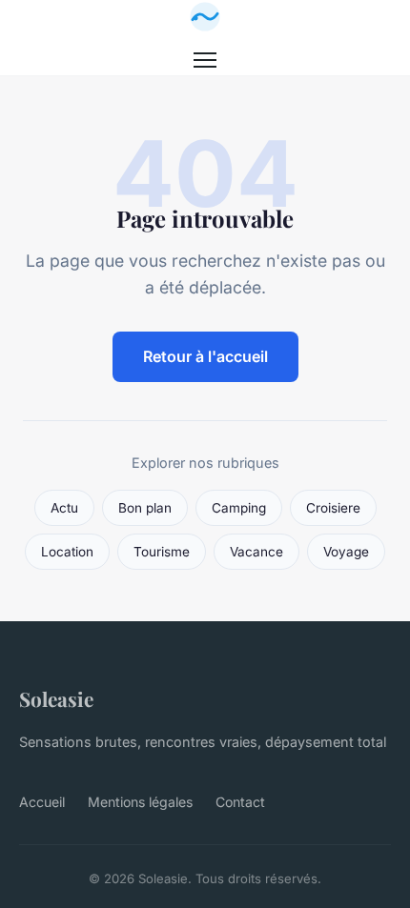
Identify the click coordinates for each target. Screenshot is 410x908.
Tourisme (161, 551)
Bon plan (145, 507)
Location (67, 551)
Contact (240, 802)
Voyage (346, 551)
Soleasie (56, 698)
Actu (64, 507)
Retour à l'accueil (205, 356)
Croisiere (333, 507)
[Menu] (205, 60)
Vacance (256, 551)
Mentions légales (140, 802)
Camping (239, 507)
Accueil (42, 802)
